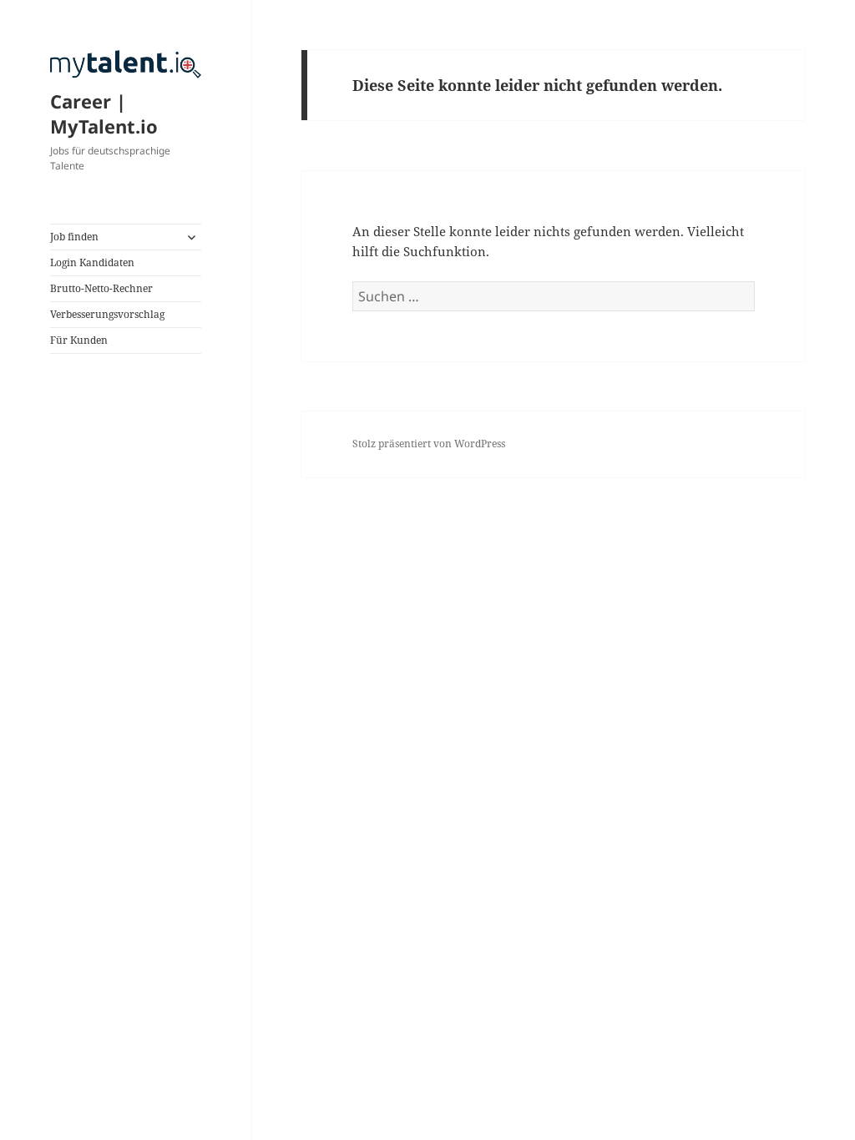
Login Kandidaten (92, 262)
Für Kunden (79, 340)
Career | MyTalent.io (104, 113)
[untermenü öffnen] (191, 237)
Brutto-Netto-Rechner (101, 288)
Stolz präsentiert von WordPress (428, 443)
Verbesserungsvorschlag (107, 314)
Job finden (74, 237)
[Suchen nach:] (553, 296)
